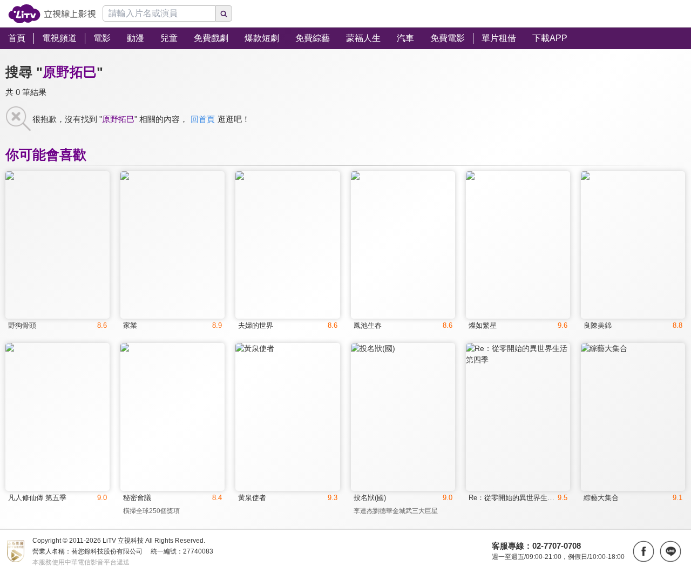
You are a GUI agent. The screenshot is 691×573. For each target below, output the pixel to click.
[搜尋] (224, 13)
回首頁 (203, 119)
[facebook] (643, 551)
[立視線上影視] (52, 13)
